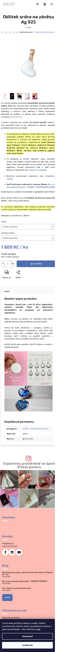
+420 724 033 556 (9, 546)
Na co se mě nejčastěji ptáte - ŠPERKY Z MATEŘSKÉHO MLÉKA (31, 186)
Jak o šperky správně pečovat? (16, 588)
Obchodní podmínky (11, 617)
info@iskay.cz (8, 543)
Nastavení (27, 636)
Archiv (7, 597)
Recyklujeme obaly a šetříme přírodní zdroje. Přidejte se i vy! (27, 573)
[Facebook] (5, 552)
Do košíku (38, 263)
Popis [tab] (7, 291)
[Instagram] (12, 552)
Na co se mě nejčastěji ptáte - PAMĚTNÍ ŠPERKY (24, 581)
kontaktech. (17, 117)
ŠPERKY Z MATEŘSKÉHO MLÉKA (35, 428)
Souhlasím (27, 645)
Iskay (28, 27)
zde (38, 629)
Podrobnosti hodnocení (45, 32)
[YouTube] (19, 552)
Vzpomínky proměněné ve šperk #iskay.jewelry (29, 465)
